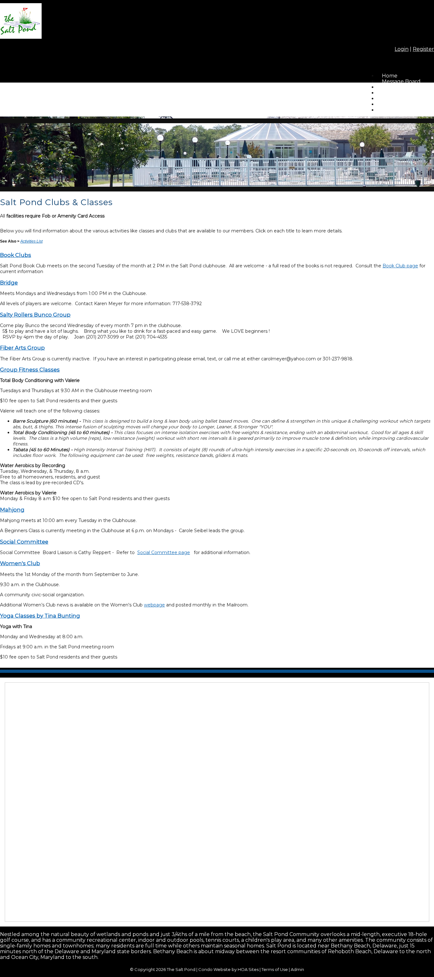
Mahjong (12, 509)
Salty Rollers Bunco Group (35, 314)
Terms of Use (274, 969)
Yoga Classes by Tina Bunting (40, 615)
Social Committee (24, 542)
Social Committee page (163, 552)
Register (423, 49)
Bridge (9, 282)
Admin (297, 969)
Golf (387, 110)
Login (402, 49)
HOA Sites (248, 969)
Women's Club (20, 563)
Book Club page (400, 266)
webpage (154, 605)
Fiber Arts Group (22, 348)
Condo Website (214, 969)
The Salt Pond (181, 969)
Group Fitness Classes (30, 369)
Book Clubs (15, 255)
